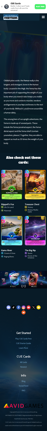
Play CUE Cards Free (23, 339)
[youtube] (29, 307)
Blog (23, 381)
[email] (39, 307)
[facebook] (19, 307)
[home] (20, 16)
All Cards (23, 362)
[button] (43, 17)
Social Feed (23, 386)
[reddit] (24, 312)
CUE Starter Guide (23, 343)
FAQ (23, 390)
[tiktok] (14, 307)
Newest (23, 367)
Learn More (23, 348)
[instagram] (24, 307)
